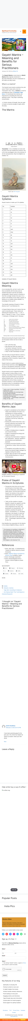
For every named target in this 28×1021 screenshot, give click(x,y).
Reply (5, 741)
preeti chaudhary (10, 725)
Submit (5, 975)
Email (4, 955)
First (3, 953)
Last (15, 953)
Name (4, 949)
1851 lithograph (17, 191)
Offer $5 (14, 889)
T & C (10, 1010)
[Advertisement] (14, 14)
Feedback (23, 1010)
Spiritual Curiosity (9, 31)
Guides (5, 586)
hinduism (6, 588)
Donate (14, 1012)
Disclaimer (5, 1010)
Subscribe (23, 1019)
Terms (24, 963)
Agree (4, 961)
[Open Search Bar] (20, 32)
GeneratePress (14, 1016)
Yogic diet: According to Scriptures (13, 590)
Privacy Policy (16, 1010)
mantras (11, 588)
